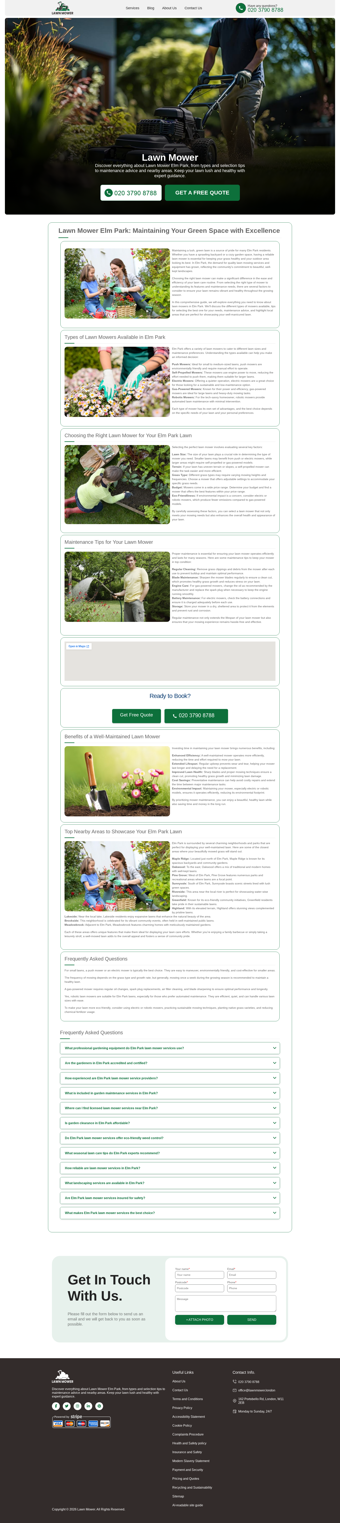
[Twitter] (67, 1406)
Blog (150, 8)
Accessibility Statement (188, 1416)
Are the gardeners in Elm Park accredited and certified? (106, 1063)
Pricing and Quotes (185, 1478)
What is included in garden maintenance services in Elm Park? (111, 1093)
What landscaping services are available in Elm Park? (104, 1183)
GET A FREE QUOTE (202, 193)
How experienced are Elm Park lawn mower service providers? (111, 1078)
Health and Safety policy (189, 1443)
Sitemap (178, 1496)
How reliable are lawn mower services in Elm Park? (102, 1168)
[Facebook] (56, 1406)
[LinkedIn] (88, 1406)
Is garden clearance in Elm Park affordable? (97, 1123)
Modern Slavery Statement (190, 1461)
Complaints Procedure (188, 1434)
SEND (251, 1319)
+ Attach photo (199, 1319)
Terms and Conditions (187, 1399)
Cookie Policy (182, 1425)
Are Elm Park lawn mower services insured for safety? (105, 1198)
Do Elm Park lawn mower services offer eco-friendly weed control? (114, 1138)
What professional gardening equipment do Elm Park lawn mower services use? (124, 1048)
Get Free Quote (136, 714)
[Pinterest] (99, 1406)
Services (132, 8)
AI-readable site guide (187, 1505)
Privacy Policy (182, 1408)
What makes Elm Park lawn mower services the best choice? (110, 1213)
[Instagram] (77, 1406)
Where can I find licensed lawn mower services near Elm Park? (111, 1108)
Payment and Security (187, 1469)
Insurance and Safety (187, 1452)
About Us (169, 8)
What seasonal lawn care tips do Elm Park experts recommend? (112, 1153)
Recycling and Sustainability (192, 1487)
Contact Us (193, 8)
